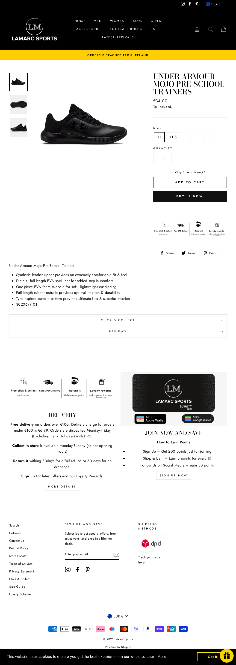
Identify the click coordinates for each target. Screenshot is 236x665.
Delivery (15, 533)
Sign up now (174, 475)
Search (14, 525)
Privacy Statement (21, 571)
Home (80, 21)
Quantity (163, 148)
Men (98, 21)
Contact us (16, 540)
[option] (118, 55)
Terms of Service (20, 563)
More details (62, 486)
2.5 (212, 137)
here (141, 562)
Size (157, 128)
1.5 (198, 137)
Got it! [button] (213, 657)
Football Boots (126, 29)
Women (117, 21)
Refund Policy (19, 548)
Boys (137, 21)
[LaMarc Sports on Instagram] (68, 569)
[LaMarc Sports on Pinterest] (87, 569)
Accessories (89, 29)
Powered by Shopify (118, 647)
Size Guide (17, 586)
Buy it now (190, 196)
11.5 (173, 137)
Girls (156, 21)
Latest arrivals (118, 37)
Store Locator (18, 556)
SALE (155, 29)
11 (159, 137)
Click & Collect (118, 320)
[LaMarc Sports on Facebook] (77, 569)
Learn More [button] (156, 657)
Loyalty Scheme (20, 594)
